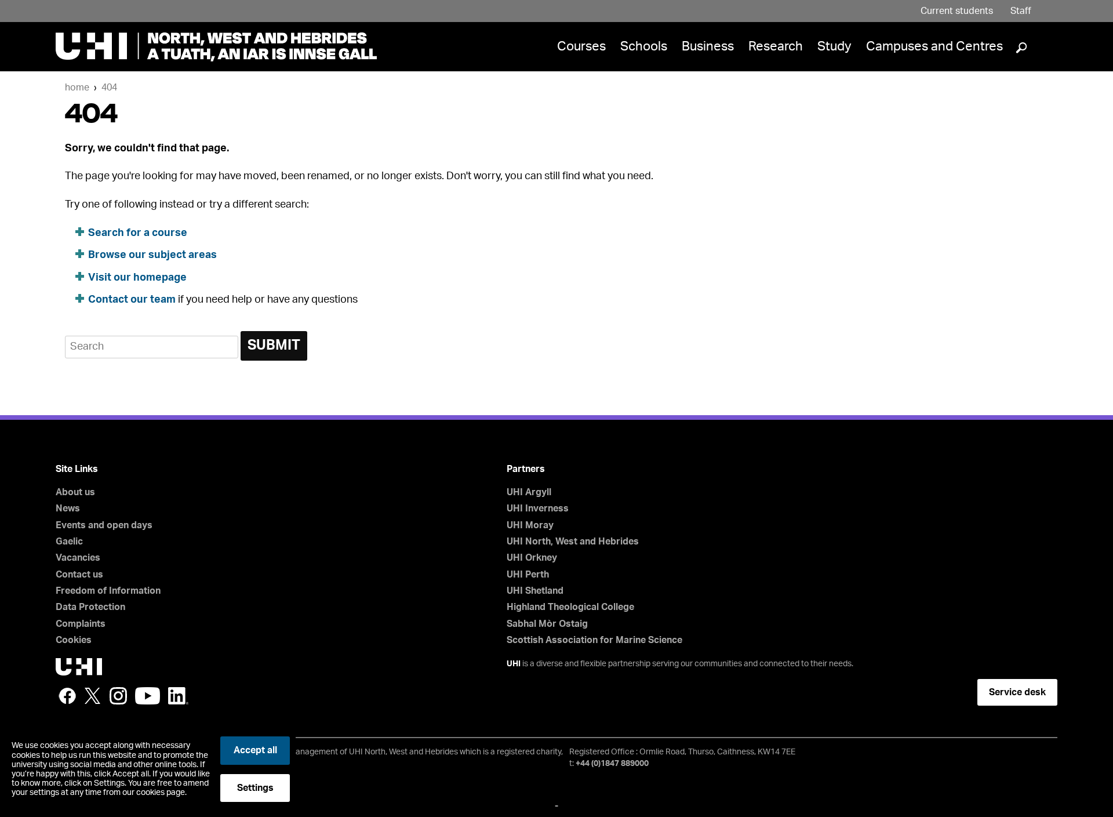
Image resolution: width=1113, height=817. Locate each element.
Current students (957, 11)
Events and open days (104, 525)
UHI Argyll (529, 492)
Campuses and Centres (934, 46)
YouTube (147, 696)
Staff (1020, 11)
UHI (514, 664)
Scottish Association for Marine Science (594, 640)
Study (834, 46)
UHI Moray (530, 525)
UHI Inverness (538, 508)
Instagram (118, 696)
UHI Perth (528, 574)
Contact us (79, 574)
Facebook (67, 696)
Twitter (92, 696)
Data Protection (90, 607)
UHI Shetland (535, 590)
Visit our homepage (137, 278)
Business (708, 46)
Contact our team (132, 300)
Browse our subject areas (152, 255)
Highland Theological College (570, 607)
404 (109, 87)
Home (77, 87)
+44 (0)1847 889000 (612, 764)
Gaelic (69, 541)
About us (75, 492)
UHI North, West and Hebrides (573, 541)
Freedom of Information (108, 590)
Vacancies (78, 557)
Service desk (1017, 692)
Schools (643, 46)
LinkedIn (178, 696)
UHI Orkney (532, 557)
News (68, 508)
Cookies (74, 640)
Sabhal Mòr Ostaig (547, 624)
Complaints (81, 624)
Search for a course (137, 233)
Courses (581, 46)
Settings (255, 788)
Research (775, 46)
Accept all (255, 750)
